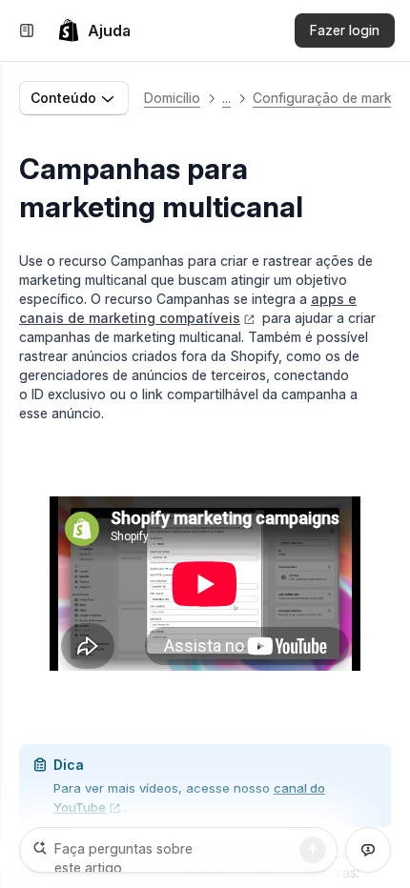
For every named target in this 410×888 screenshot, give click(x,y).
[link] (94, 30)
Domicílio (172, 98)
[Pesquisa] (312, 850)
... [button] (226, 98)
